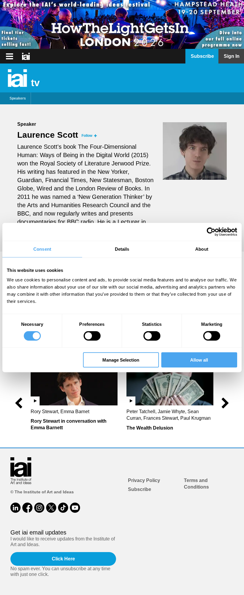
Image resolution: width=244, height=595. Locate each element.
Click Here (63, 558)
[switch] (92, 336)
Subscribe (139, 489)
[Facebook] (27, 508)
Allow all (199, 359)
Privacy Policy (144, 480)
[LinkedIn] (15, 508)
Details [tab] (122, 249)
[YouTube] (75, 508)
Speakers (18, 98)
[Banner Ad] (122, 24)
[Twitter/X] (51, 508)
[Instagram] (39, 508)
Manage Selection (120, 359)
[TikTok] (63, 508)
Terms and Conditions (196, 483)
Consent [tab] (42, 249)
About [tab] (201, 249)
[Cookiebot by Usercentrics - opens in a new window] (211, 231)
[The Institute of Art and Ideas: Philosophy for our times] (9, 56)
